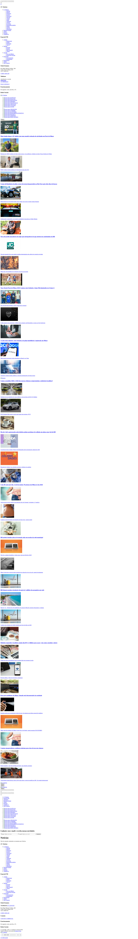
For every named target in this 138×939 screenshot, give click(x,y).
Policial (8, 12)
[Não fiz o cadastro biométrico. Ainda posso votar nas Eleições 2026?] (11, 552)
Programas (8, 43)
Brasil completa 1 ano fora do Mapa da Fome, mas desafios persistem (16, 765)
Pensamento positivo (11, 25)
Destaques (8, 13)
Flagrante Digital (7, 30)
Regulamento (9, 59)
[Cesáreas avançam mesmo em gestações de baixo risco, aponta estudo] (7, 517)
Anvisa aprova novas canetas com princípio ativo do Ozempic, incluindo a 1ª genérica (20, 502)
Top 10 (8, 45)
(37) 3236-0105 (10, 905)
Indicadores (9, 29)
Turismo (8, 22)
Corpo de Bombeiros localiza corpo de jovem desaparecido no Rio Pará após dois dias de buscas (29, 184)
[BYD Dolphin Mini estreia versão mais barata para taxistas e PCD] (11, 411)
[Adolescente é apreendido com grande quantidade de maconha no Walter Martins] (11, 216)
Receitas (8, 47)
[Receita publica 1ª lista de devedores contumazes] (11, 675)
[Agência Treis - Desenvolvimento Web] (17, 931)
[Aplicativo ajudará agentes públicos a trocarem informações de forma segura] (11, 373)
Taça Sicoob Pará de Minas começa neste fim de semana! (13, 305)
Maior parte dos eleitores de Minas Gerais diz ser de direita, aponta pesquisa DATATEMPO (21, 730)
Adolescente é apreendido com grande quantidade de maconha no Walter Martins (19, 219)
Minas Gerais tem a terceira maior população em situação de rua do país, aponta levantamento (22, 572)
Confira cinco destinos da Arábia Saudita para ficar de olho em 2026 (16, 625)
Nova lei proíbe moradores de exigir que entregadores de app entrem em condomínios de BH (28, 236)
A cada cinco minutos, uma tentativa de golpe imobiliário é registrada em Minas (24, 340)
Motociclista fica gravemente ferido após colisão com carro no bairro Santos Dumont (20, 201)
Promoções (5, 56)
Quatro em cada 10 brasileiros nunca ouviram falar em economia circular (17, 660)
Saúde (7, 20)
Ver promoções (9, 57)
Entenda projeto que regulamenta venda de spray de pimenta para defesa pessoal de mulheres (22, 713)
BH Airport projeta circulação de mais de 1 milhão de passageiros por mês (22, 590)
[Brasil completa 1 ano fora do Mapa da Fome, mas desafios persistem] (9, 763)
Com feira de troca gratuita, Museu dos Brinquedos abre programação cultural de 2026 (20, 449)
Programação (6, 60)
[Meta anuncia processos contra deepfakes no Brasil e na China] (10, 355)
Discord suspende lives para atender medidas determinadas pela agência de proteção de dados (22, 254)
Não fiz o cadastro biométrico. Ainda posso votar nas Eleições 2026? (16, 555)
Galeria (8, 51)
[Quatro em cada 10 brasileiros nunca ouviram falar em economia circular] (10, 658)
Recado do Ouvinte (10, 55)
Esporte (8, 14)
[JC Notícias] (4, 95)
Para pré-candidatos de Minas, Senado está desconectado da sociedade (21, 695)
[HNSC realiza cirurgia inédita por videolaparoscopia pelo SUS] (11, 167)
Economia (8, 24)
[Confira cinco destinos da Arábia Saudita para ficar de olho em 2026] (11, 622)
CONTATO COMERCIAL (7, 918)
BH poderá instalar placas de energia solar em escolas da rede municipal (22, 537)
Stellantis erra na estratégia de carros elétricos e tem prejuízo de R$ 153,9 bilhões (19, 397)
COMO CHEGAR (5, 73)
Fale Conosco (6, 63)
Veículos (8, 17)
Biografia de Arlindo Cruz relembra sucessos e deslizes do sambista (16, 467)
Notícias (8, 11)
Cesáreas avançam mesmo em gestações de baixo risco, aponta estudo (16, 519)
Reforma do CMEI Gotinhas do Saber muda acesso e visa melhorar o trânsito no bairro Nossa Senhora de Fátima (26, 154)
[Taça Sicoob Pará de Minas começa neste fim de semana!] (11, 303)
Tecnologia (8, 16)
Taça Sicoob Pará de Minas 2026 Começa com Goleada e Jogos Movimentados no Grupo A (27, 288)
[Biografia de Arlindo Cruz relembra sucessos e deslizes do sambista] (9, 464)
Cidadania (8, 21)
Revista (8, 48)
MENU (2, 119)
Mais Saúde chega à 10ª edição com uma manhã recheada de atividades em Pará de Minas (27, 136)
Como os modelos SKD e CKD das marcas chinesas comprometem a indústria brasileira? (27, 381)
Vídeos (5, 31)
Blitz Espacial (9, 50)
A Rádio (5, 39)
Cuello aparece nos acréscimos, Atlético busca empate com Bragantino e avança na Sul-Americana (23, 322)
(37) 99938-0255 (4, 81)
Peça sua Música (10, 54)
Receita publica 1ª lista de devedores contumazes (12, 677)
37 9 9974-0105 (4, 937)
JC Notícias (6, 9)
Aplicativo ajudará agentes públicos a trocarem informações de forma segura (18, 375)
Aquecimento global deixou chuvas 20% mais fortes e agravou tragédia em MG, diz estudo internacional (24, 780)
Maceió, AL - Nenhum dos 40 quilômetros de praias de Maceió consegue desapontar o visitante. (22, 607)
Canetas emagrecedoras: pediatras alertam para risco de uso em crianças (22, 748)
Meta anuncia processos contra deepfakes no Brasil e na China (15, 358)
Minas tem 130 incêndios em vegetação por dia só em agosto (14, 271)
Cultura (8, 18)
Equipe (8, 42)
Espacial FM (6, 798)
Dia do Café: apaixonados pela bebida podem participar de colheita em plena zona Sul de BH (28, 432)
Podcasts (5, 33)
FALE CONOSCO (5, 84)
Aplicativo (5, 799)
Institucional (9, 41)
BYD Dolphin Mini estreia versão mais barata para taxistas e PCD (16, 414)
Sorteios (8, 27)
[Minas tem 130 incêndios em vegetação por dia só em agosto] (10, 269)
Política (8, 26)
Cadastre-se (6, 34)
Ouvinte (5, 52)
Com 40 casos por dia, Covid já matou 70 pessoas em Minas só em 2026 (22, 484)
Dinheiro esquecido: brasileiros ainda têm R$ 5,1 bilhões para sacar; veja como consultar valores (29, 643)
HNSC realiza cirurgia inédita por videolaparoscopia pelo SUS (15, 169)
